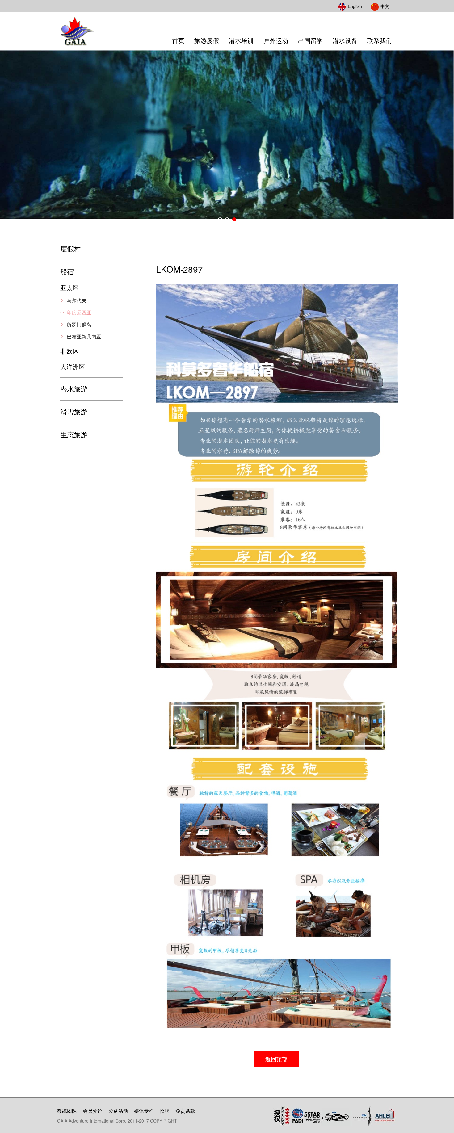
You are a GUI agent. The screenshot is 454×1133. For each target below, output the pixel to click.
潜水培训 (241, 40)
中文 (384, 6)
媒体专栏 (144, 1110)
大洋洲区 (72, 366)
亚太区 (69, 287)
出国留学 (310, 40)
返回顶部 (276, 1059)
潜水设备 (345, 40)
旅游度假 (206, 40)
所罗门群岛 (79, 324)
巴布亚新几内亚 (84, 336)
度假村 (70, 248)
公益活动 (118, 1110)
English (355, 6)
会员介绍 (93, 1110)
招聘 (165, 1110)
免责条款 (185, 1110)
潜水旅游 (73, 388)
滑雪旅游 (73, 411)
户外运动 (275, 40)
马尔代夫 (76, 300)
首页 (178, 40)
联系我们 (379, 40)
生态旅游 (73, 434)
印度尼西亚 (79, 312)
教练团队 (67, 1110)
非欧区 (69, 350)
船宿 (67, 271)
